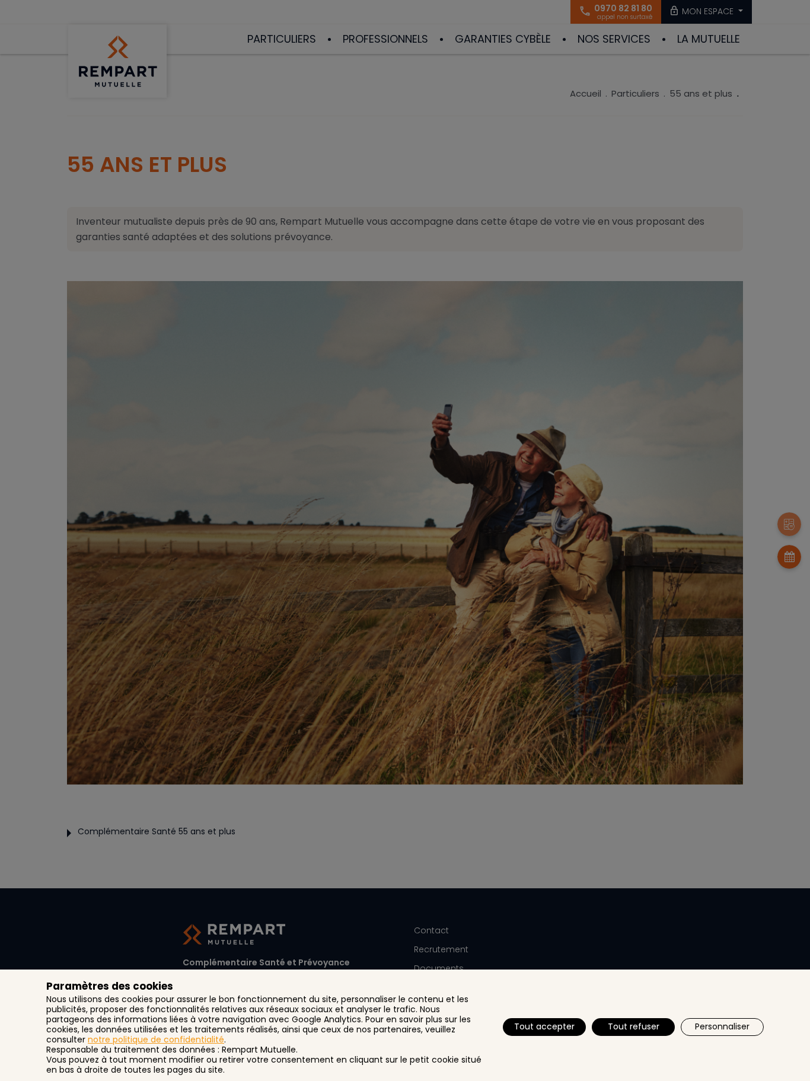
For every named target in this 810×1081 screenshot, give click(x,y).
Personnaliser (722, 1026)
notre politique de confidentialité (156, 1039)
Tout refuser (633, 1026)
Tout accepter (544, 1026)
